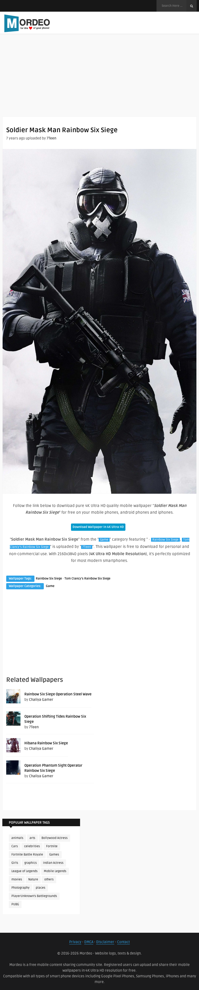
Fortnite (52, 846)
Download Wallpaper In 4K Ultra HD (98, 527)
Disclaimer (105, 942)
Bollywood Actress (54, 838)
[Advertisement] (99, 80)
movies (16, 879)
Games (54, 855)
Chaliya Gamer (41, 699)
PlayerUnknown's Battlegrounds (34, 896)
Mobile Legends (55, 871)
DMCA (88, 942)
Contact (123, 942)
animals (17, 838)
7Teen (51, 138)
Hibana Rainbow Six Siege (46, 743)
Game (104, 540)
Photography (20, 888)
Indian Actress (53, 863)
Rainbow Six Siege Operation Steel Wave (57, 694)
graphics (30, 863)
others (49, 879)
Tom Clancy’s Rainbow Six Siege (87, 579)
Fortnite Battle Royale (27, 855)
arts (32, 838)
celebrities (32, 846)
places (40, 888)
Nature (33, 879)
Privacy (75, 942)
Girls (14, 863)
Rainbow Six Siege (165, 540)
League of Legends (24, 871)
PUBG (15, 904)
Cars (14, 846)
